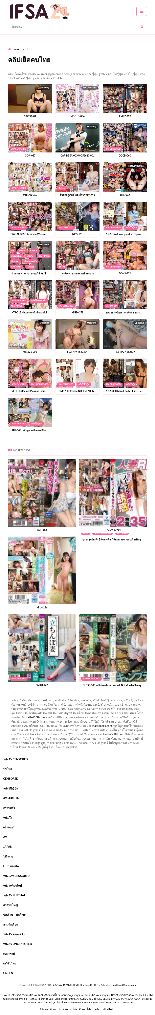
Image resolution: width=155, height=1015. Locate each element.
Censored (111, 306)
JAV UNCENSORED (40, 384)
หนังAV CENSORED (15, 759)
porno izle (22, 697)
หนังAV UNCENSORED (17, 944)
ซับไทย (62, 188)
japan (22, 251)
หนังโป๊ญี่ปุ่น (131, 228)
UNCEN (8, 973)
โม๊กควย (30, 267)
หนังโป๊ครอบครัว (38, 301)
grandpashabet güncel (35, 701)
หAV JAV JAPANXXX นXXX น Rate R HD (74, 985)
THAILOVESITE (102, 999)
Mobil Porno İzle (107, 1002)
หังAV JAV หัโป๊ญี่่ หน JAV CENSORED (109, 995)
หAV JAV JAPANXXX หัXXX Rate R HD (131, 999)
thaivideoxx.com (102, 726)
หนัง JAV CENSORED (16, 876)
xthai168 (108, 1009)
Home (16, 49)
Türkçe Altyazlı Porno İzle (61, 1002)
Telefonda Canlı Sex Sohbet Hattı (55, 999)
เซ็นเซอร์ (15, 261)
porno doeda (37, 697)
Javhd (97, 1009)
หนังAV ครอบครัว (14, 934)
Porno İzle (85, 1009)
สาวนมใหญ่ (16, 256)
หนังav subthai (14, 895)
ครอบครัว (9, 808)
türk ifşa (7, 999)
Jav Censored (18, 149)
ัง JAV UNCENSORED (13, 995)
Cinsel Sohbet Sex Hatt (141, 995)
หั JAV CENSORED (83, 999)
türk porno (18, 999)
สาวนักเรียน (10, 924)
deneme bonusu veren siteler (64, 697)
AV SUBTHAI (11, 798)
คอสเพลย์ (9, 953)
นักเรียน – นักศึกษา (14, 915)
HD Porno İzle (68, 1009)
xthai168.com (36, 717)
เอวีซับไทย (9, 963)
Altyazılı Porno (48, 1009)
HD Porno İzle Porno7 (86, 1002)
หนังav (30, 256)
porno (12, 697)
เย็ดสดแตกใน (30, 261)
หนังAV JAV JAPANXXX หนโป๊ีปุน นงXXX (46, 995)
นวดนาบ (34, 251)
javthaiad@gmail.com (124, 985)
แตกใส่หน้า (16, 267)
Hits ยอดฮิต (11, 866)
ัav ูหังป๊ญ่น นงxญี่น (78, 995)
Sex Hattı (29, 999)
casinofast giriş (133, 697)
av (12, 251)
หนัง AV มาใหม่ (12, 885)
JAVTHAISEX (29, 1002)
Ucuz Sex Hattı (125, 1002)
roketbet (13, 701)
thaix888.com (115, 734)
